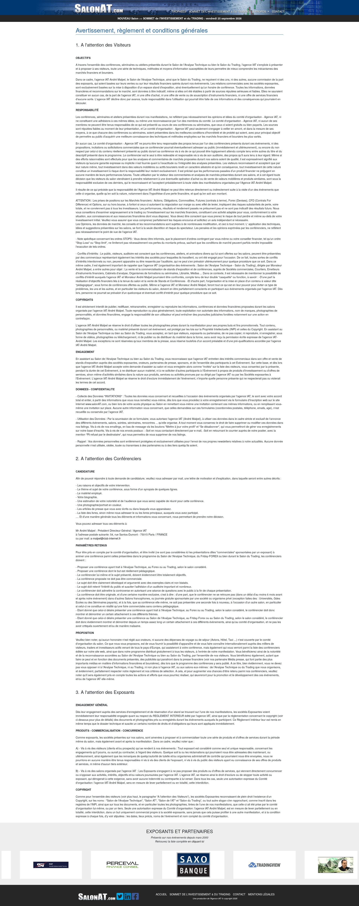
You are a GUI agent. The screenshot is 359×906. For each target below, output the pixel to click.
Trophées (179, 11)
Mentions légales (261, 894)
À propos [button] (260, 11)
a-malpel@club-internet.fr (105, 538)
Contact (278, 11)
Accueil (161, 894)
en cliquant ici (196, 841)
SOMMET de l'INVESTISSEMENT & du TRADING (219, 11)
